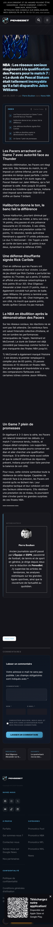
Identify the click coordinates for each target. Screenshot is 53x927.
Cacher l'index (38, 109)
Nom (9, 706)
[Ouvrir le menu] (47, 20)
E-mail (31, 706)
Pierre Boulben (28, 96)
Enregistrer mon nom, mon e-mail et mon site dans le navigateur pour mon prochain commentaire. (27, 722)
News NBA (45, 96)
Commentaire (13, 686)
